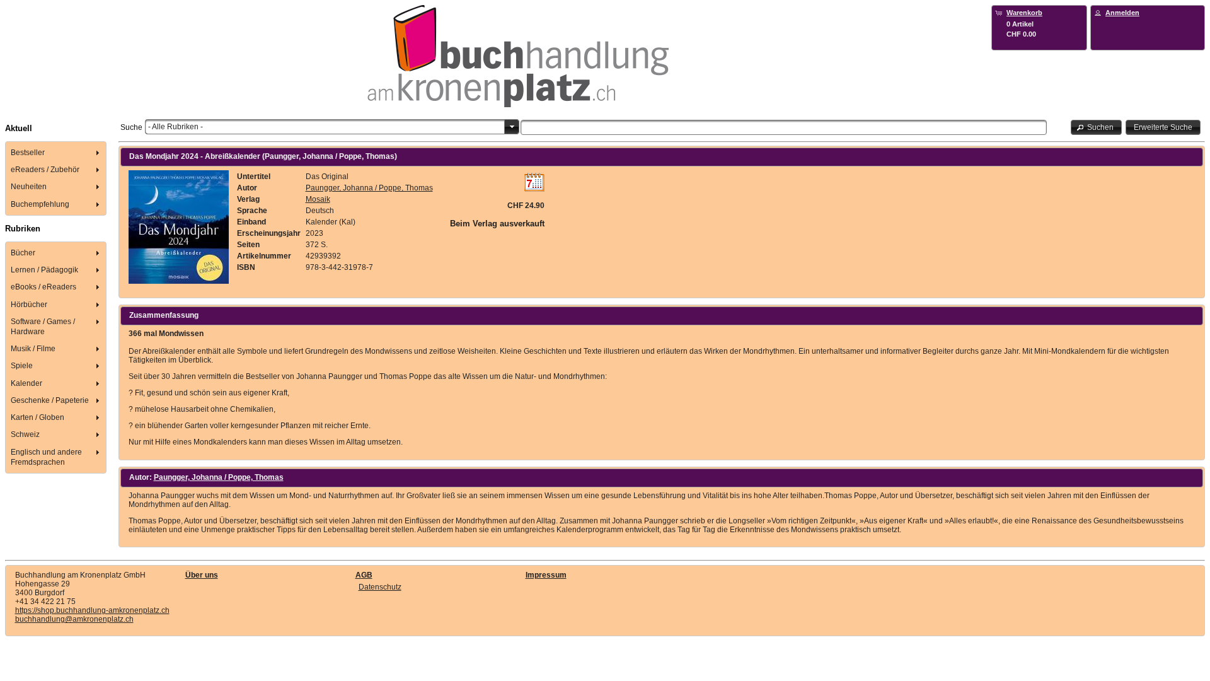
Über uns (201, 575)
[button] (1096, 127)
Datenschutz (380, 587)
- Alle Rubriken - (175, 126)
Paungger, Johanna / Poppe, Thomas (369, 187)
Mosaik (318, 199)
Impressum (546, 575)
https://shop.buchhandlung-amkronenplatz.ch (92, 610)
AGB (363, 575)
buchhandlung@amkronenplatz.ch (74, 619)
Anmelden (1122, 12)
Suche (131, 127)
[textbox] (784, 127)
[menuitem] (56, 152)
